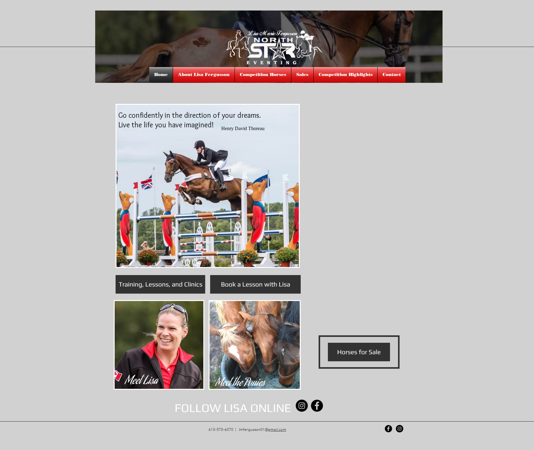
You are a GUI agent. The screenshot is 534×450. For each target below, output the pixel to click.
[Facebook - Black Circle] (317, 406)
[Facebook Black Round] (388, 428)
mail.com (278, 429)
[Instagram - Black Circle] (302, 406)
